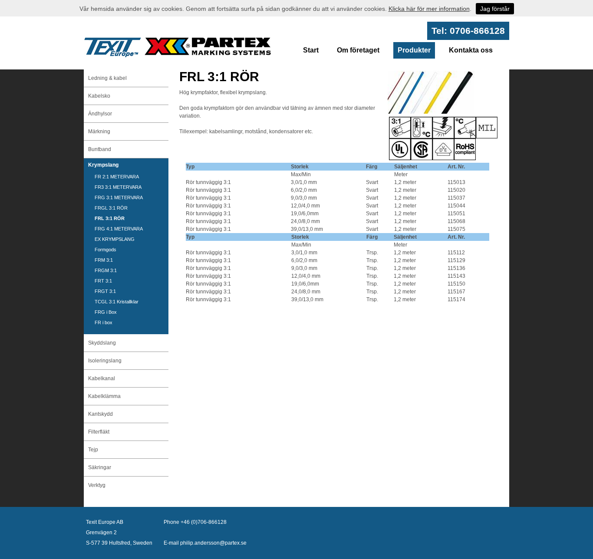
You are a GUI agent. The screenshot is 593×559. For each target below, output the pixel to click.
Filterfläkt (98, 432)
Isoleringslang (105, 361)
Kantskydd (100, 414)
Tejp (93, 450)
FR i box (103, 322)
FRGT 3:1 (105, 291)
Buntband (99, 149)
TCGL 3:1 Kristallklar (116, 301)
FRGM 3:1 (106, 270)
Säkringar (99, 467)
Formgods (105, 249)
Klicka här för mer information (429, 8)
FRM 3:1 (104, 260)
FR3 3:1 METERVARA (118, 187)
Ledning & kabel (107, 78)
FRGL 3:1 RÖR (111, 207)
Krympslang (103, 165)
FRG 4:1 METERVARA (119, 228)
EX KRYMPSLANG (115, 239)
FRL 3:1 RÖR (110, 218)
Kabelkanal (101, 378)
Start (311, 50)
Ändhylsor (100, 114)
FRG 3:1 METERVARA (119, 197)
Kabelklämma (104, 396)
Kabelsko (99, 96)
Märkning (99, 131)
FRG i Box (106, 312)
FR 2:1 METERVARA (117, 176)
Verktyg (96, 485)
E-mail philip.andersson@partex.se (205, 543)
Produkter (414, 50)
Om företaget (358, 50)
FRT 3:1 (103, 280)
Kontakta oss (471, 50)
